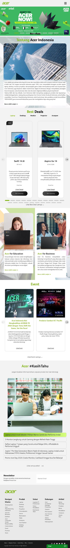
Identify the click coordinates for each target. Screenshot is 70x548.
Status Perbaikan (48, 518)
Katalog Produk (21, 525)
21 (59, 202)
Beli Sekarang (19, 193)
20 (54, 202)
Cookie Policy (20, 543)
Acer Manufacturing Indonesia (9, 508)
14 (21, 202)
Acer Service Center (48, 514)
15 (26, 202)
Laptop (21, 502)
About (5, 543)
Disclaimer (30, 543)
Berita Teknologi (61, 503)
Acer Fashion (22, 522)
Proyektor (22, 509)
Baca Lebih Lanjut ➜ (11, 104)
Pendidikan (62, 510)
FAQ (26, 543)
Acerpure (21, 520)
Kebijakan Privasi (12, 543)
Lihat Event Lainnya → (35, 357)
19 (48, 202)
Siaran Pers (60, 516)
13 (15, 202)
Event (6, 528)
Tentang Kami (9, 505)
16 (32, 202)
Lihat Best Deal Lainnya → (35, 205)
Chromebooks (23, 511)
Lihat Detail (19, 190)
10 (56, 200)
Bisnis (60, 508)
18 (43, 202)
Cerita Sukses (9, 526)
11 (62, 200)
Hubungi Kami (49, 522)
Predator (61, 506)
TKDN (20, 518)
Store (6, 533)
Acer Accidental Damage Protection (48, 504)
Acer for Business (7, 513)
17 (37, 202)
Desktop (21, 504)
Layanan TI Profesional (36, 503)
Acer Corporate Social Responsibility (9, 521)
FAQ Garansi (48, 511)
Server (21, 513)
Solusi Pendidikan (36, 506)
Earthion (7, 516)
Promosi (7, 530)
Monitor (21, 506)
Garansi (47, 509)
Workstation (22, 516)
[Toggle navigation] (65, 3)
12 (10, 202)
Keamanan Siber (36, 510)
